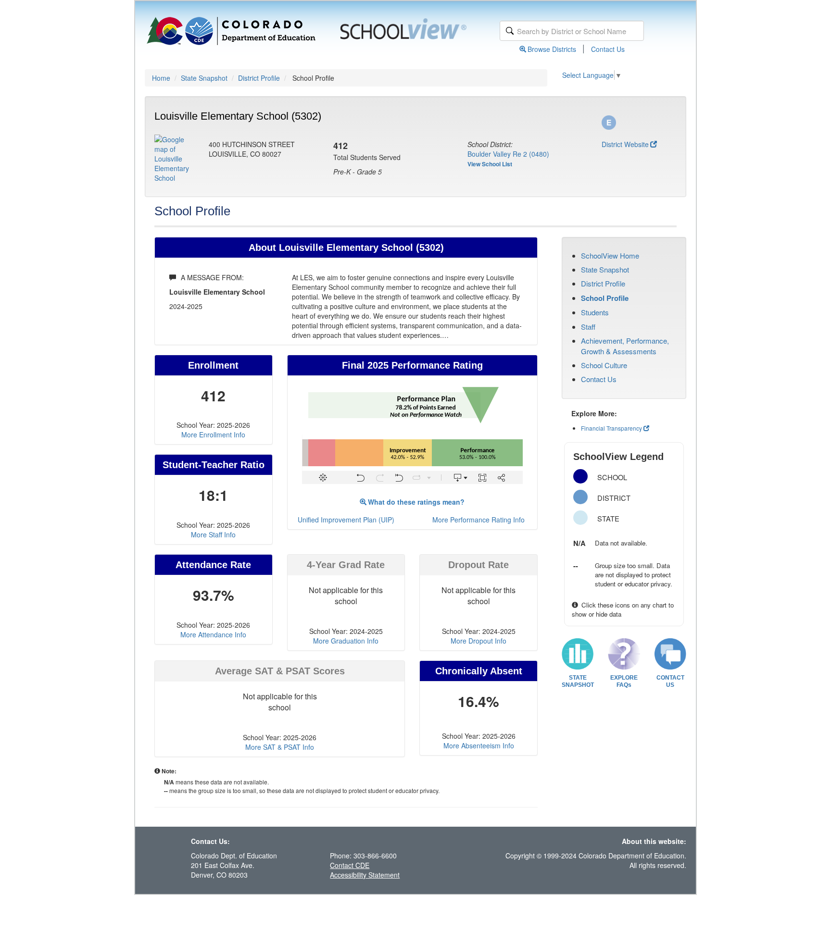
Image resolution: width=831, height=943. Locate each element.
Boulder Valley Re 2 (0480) (508, 154)
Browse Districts (552, 49)
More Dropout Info (478, 640)
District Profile (259, 78)
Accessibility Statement (365, 875)
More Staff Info (213, 534)
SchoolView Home (610, 255)
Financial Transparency (611, 428)
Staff (588, 327)
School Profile (605, 298)
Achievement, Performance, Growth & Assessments (625, 345)
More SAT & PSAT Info (279, 747)
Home (161, 78)
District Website (625, 144)
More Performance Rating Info (478, 519)
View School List (489, 164)
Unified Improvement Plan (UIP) (346, 519)
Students (595, 312)
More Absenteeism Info (478, 745)
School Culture (604, 365)
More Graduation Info (345, 640)
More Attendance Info (213, 634)
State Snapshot (204, 78)
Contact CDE (349, 865)
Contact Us (608, 49)
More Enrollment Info (213, 434)
